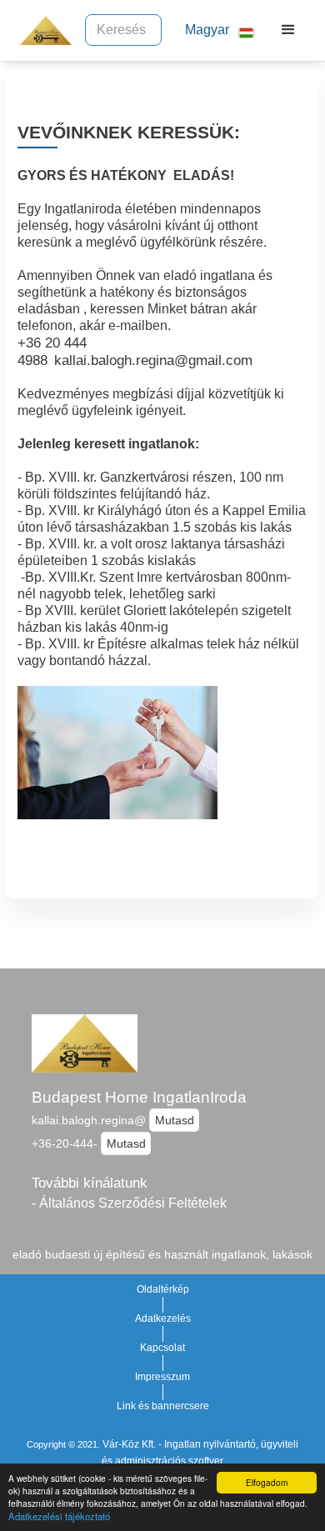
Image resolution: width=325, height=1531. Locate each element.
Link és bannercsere (163, 1406)
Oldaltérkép (163, 1289)
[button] (213, 30)
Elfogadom (267, 1482)
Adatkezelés (163, 1318)
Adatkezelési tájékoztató (59, 1516)
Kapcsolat (162, 1347)
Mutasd (174, 1120)
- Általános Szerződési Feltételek (129, 1203)
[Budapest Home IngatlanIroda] (42, 30)
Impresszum (162, 1377)
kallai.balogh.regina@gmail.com (153, 360)
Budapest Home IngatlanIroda (139, 1097)
